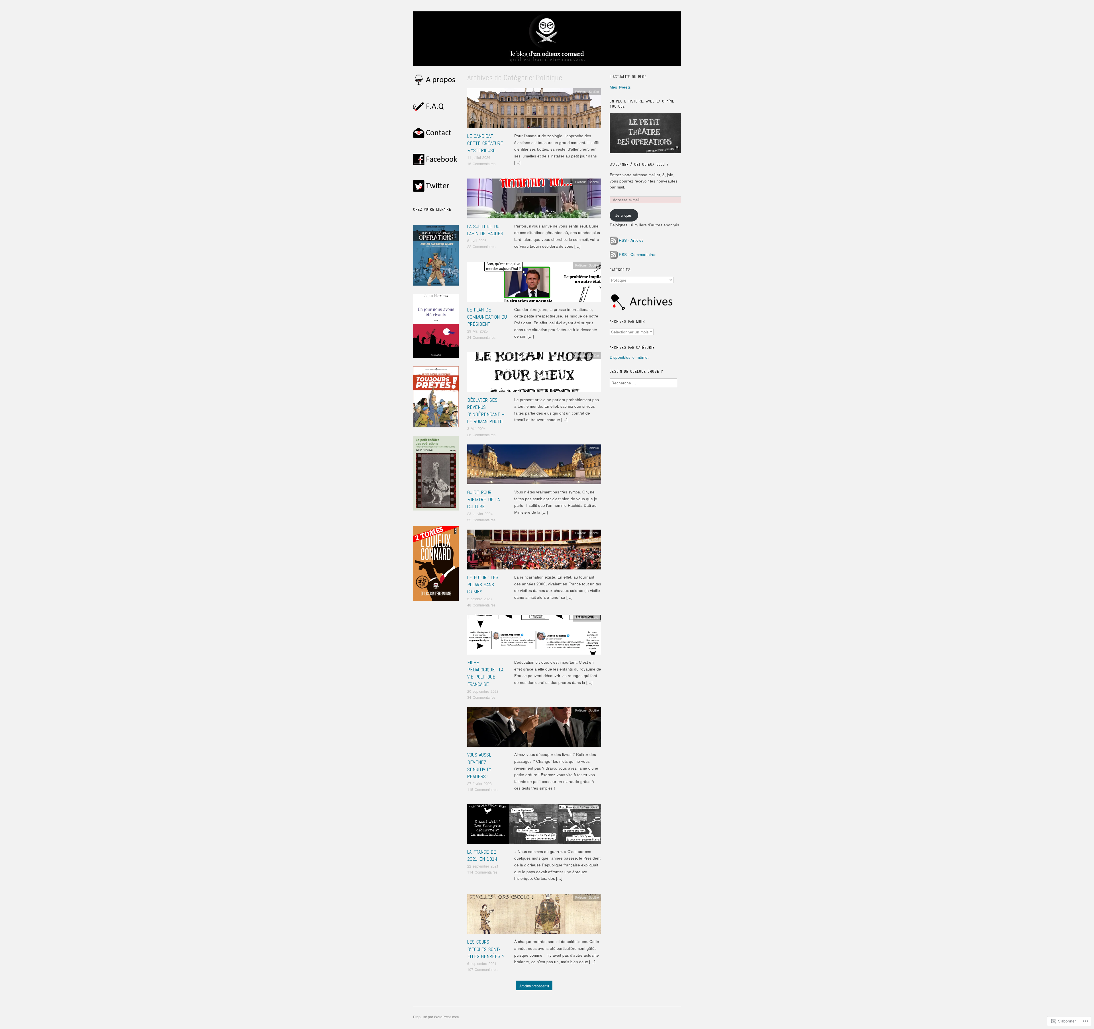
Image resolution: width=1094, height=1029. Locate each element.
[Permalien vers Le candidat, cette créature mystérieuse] (534, 109)
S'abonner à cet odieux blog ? (639, 164)
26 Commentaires (481, 434)
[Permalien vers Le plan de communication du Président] (534, 283)
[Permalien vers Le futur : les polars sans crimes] (534, 551)
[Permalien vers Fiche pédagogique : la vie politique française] (534, 636)
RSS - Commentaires (637, 254)
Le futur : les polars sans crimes (482, 584)
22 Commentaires (481, 246)
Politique (581, 91)
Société (594, 91)
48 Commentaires (481, 605)
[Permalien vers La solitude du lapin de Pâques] (534, 200)
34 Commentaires (481, 697)
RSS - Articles (631, 240)
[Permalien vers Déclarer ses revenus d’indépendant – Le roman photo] (534, 373)
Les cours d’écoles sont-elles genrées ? (485, 948)
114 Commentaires (482, 872)
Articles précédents (534, 985)
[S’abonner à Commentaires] (614, 254)
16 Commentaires (481, 163)
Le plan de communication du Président (487, 316)
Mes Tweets (620, 87)
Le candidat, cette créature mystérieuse (485, 143)
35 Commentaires (481, 519)
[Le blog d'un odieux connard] (547, 41)
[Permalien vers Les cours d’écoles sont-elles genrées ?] (534, 915)
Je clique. (623, 215)
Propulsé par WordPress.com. (436, 1016)
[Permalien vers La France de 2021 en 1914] (534, 825)
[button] (436, 396)
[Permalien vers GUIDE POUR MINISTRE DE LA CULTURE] (534, 466)
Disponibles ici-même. (629, 357)
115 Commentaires (482, 789)
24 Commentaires (481, 337)
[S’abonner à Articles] (614, 240)
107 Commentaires (482, 969)
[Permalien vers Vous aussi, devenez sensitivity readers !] (534, 728)
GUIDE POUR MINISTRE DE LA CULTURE (483, 499)
